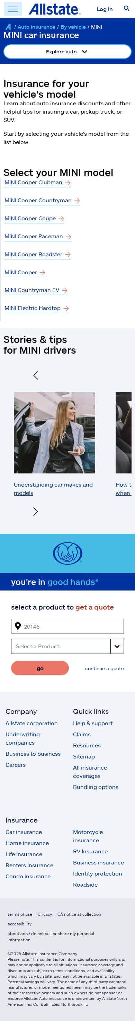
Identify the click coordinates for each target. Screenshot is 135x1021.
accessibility (20, 923)
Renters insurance (29, 865)
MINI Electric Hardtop (32, 307)
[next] (35, 512)
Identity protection (97, 873)
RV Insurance (90, 851)
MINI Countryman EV (31, 289)
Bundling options (95, 786)
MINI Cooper (20, 272)
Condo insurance (28, 876)
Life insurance (24, 854)
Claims (82, 734)
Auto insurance (36, 27)
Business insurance (98, 862)
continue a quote (104, 668)
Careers (16, 764)
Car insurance (24, 831)
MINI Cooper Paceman (33, 236)
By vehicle (73, 27)
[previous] (35, 376)
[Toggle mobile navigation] (13, 9)
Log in (105, 9)
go (40, 668)
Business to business (33, 753)
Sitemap (84, 756)
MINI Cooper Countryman (38, 200)
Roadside (85, 884)
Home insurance (27, 843)
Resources (87, 745)
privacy (45, 914)
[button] (126, 9)
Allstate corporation (32, 723)
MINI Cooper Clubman (33, 182)
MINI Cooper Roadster (33, 254)
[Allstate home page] (54, 9)
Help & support (92, 723)
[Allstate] (7, 27)
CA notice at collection (79, 914)
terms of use (20, 914)
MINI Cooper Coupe (30, 218)
